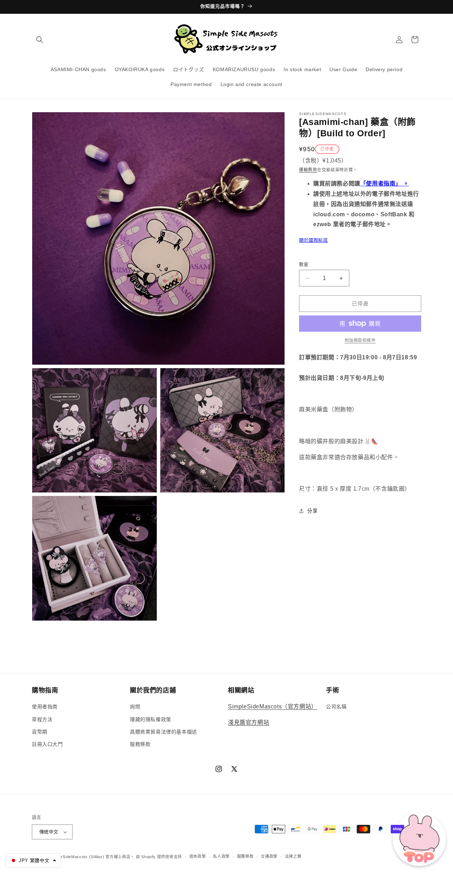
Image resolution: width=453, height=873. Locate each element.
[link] (360, 340)
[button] (39, 39)
